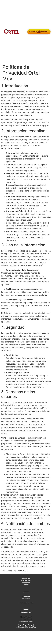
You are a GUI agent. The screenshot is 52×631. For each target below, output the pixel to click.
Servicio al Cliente (26, 578)
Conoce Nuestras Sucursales (26, 603)
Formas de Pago (26, 596)
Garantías (26, 584)
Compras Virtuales (26, 580)
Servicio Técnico (26, 582)
